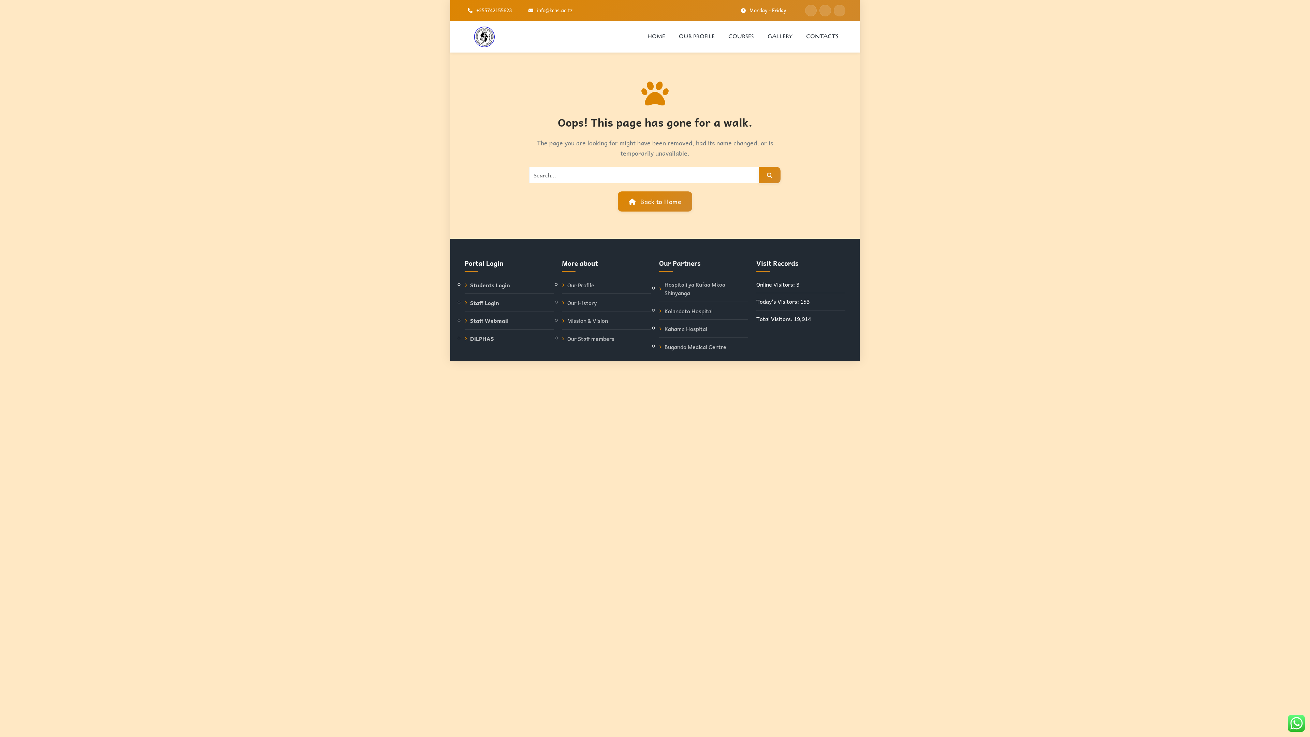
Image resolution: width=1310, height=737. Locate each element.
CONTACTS (822, 36)
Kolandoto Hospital (689, 311)
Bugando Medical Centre (695, 347)
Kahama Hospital (686, 328)
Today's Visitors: (778, 301)
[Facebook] (811, 10)
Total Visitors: (775, 319)
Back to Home (660, 201)
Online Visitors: (776, 284)
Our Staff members (590, 338)
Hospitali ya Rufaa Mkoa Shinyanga (695, 289)
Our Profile (580, 285)
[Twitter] (825, 10)
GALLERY (780, 36)
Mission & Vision (587, 320)
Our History (582, 303)
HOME (656, 36)
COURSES (741, 36)
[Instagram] (839, 10)
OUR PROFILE (697, 36)
